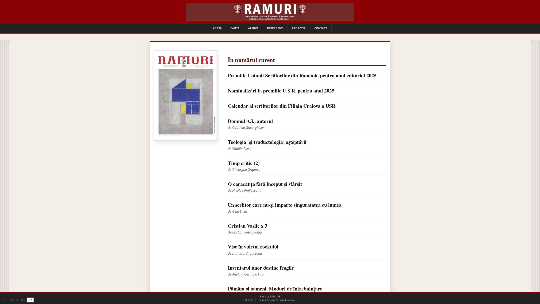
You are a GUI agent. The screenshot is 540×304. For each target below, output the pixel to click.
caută (234, 28)
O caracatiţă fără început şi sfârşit (265, 183)
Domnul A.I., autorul (250, 121)
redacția (299, 28)
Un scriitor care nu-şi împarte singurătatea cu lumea (285, 204)
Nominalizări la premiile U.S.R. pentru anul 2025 (281, 90)
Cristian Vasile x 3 (247, 225)
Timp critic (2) (244, 163)
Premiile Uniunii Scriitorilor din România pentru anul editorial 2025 (302, 75)
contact (320, 28)
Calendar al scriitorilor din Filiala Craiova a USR (281, 105)
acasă (217, 28)
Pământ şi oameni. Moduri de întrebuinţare (275, 288)
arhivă (253, 28)
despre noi (275, 28)
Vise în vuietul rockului (253, 246)
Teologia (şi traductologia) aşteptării (267, 141)
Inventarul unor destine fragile (261, 267)
